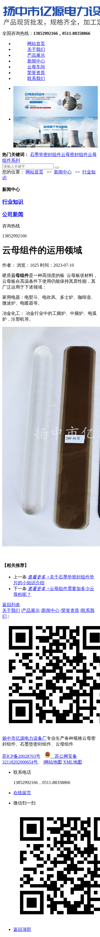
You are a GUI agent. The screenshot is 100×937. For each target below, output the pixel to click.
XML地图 (72, 762)
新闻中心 (36, 61)
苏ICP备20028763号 (21, 756)
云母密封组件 (74, 154)
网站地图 (53, 762)
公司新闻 (12, 214)
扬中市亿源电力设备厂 (24, 738)
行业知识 (12, 202)
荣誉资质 (36, 72)
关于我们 (36, 49)
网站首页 (36, 43)
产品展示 (36, 55)
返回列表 (11, 604)
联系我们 (36, 78)
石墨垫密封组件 (45, 154)
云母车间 (36, 66)
